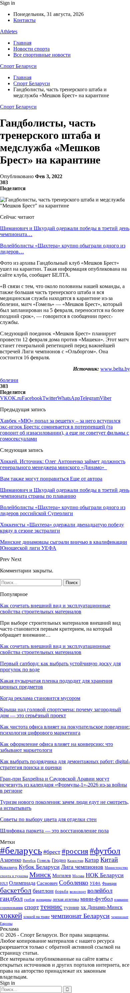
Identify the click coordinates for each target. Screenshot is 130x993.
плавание (121, 899)
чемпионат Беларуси (80, 915)
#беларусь (21, 850)
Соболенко (73, 882)
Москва (78, 876)
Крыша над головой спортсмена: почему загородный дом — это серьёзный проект (60, 712)
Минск (40, 874)
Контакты (24, 20)
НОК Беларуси (105, 875)
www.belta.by (115, 369)
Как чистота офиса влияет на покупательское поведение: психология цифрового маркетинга (65, 730)
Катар (92, 860)
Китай (109, 859)
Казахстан (75, 860)
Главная (22, 43)
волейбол (99, 890)
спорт (31, 907)
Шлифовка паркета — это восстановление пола (54, 830)
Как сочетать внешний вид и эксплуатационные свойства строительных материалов (55, 608)
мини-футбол (96, 899)
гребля (29, 899)
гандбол (11, 898)
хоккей (11, 915)
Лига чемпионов (82, 866)
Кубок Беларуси (39, 866)
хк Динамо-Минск (102, 907)
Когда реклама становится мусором (40, 698)
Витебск (29, 860)
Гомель (43, 860)
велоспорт (78, 891)
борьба (61, 891)
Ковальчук (8, 867)
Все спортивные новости (42, 55)
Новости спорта (31, 49)
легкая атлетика (66, 899)
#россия (75, 851)
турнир (71, 907)
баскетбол (15, 890)
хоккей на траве (36, 916)
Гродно (59, 860)
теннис (51, 906)
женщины (43, 899)
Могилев (61, 875)
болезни (9, 380)
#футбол (105, 851)
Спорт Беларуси (18, 66)
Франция (109, 883)
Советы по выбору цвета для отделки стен (48, 819)
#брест (51, 851)
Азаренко (10, 860)
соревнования (11, 907)
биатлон (43, 890)
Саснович (47, 883)
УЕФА (95, 883)
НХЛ (4, 883)
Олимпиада (22, 883)
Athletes (8, 31)
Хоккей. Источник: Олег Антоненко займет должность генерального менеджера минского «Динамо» (62, 464)
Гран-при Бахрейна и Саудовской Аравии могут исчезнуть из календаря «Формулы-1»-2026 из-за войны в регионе (63, 785)
